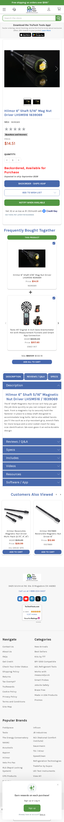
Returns (7, 676)
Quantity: (10, 154)
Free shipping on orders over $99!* (30, 2)
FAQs (5, 656)
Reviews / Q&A (36, 376)
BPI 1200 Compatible (45, 661)
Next (57, 68)
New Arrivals (41, 646)
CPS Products (10, 776)
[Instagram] (32, 598)
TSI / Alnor (38, 751)
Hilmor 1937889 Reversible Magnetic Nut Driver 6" (48, 534)
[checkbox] (54, 243)
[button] (32, 192)
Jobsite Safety (42, 685)
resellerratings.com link (32, 618)
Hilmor (6, 757)
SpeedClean (39, 756)
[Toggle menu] (4, 9)
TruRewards (8, 686)
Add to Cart (16, 552)
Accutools (8, 747)
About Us (7, 651)
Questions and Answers (16, 134)
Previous (7, 68)
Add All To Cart (31, 362)
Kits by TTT (40, 656)
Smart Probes (42, 680)
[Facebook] (20, 598)
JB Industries (40, 732)
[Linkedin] (44, 598)
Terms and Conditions (14, 701)
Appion (6, 752)
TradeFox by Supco (42, 766)
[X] (38, 598)
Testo (5, 732)
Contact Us (8, 646)
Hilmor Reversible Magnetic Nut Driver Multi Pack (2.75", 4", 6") (16, 534)
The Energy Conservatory (15, 737)
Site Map (7, 706)
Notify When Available (32, 202)
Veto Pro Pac (9, 762)
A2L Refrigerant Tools (46, 666)
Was (27, 355)
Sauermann (39, 746)
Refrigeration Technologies (47, 761)
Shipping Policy (11, 671)
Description (13, 376)
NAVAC (6, 742)
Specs (54, 376)
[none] (32, 69)
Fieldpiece (8, 727)
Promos (38, 700)
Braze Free (40, 690)
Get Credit (8, 661)
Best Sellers (41, 651)
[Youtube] (26, 598)
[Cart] (59, 9)
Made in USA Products (46, 695)
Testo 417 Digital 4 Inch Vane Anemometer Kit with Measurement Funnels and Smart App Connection (32, 332)
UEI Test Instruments (44, 771)
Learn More (46, 30)
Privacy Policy (10, 696)
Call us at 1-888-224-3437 (32, 591)
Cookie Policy (9, 691)
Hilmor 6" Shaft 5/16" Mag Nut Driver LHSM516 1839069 (32, 276)
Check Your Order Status (15, 666)
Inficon (36, 727)
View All (37, 776)
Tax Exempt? (9, 681)
